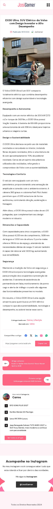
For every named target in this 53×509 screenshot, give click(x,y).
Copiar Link (42, 343)
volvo (32, 324)
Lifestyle (38, 320)
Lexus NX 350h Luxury (19, 419)
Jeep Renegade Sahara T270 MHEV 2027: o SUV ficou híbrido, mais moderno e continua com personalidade (28, 428)
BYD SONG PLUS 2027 (19, 405)
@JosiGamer (26, 484)
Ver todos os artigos (15, 438)
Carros (30, 320)
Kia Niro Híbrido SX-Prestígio (21, 412)
